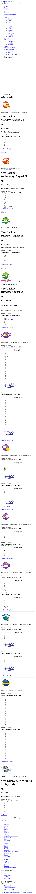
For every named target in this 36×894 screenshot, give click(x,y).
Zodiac (10, 24)
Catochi (10, 19)
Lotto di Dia (11, 30)
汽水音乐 (3, 892)
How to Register (12, 54)
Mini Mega (11, 33)
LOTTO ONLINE (9, 49)
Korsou (10, 28)
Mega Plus (11, 35)
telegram (22, 892)
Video (6, 8)
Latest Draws (11, 43)
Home (6, 6)
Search (2, 3)
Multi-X (10, 27)
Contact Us (7, 9)
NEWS (6, 46)
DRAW (6, 40)
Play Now (10, 51)
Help (9, 52)
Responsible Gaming (10, 14)
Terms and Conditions (10, 887)
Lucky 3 (10, 25)
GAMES (6, 17)
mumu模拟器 (10, 892)
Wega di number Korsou (11, 836)
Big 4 (9, 20)
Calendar (10, 41)
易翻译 (30, 892)
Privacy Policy (8, 886)
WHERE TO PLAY (10, 38)
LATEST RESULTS (10, 48)
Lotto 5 (10, 32)
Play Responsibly (9, 889)
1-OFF (9, 22)
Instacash (10, 36)
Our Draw (10, 44)
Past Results (4, 149)
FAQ (5, 11)
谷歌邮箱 (17, 892)
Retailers (6, 13)
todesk (26, 892)
